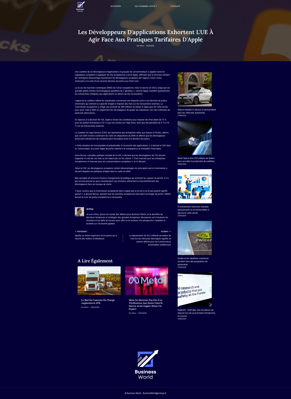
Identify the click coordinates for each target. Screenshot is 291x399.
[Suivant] (165, 293)
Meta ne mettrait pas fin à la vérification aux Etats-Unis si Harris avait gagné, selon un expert (146, 304)
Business (116, 6)
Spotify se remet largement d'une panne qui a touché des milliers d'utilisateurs (96, 235)
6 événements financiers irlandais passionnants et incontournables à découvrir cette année (193, 210)
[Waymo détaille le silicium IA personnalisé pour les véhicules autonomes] (197, 89)
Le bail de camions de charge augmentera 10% (98, 301)
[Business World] (80, 6)
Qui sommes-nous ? (146, 6)
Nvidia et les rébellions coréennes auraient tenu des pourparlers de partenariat (193, 261)
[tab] (118, 322)
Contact (175, 6)
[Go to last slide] (81, 293)
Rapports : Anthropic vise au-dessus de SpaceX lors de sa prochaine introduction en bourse (196, 313)
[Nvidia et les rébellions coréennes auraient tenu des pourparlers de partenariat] (197, 238)
